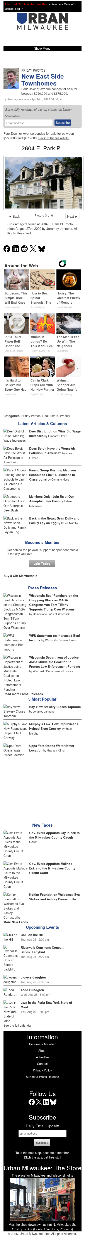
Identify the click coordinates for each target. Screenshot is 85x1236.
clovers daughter (33, 977)
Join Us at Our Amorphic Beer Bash (26, 4)
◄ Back (14, 216)
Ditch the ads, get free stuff (42, 1157)
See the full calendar (17, 1025)
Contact (42, 1063)
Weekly (65, 416)
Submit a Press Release (42, 1077)
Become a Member (42, 542)
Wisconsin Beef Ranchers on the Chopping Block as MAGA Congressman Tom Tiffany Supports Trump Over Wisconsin (53, 602)
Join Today (42, 563)
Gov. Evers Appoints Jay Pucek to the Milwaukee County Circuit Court (54, 837)
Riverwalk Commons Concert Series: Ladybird (42, 949)
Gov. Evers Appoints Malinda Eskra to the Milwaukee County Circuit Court (52, 868)
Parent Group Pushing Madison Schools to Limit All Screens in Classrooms (52, 474)
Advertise (42, 1057)
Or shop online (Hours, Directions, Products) (42, 1229)
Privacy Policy (42, 1070)
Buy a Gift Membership (20, 575)
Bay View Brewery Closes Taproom (55, 707)
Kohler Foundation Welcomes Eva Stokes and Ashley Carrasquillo (54, 896)
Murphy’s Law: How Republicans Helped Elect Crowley (53, 726)
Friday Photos (31, 416)
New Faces (42, 825)
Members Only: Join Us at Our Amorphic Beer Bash (51, 498)
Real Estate (50, 416)
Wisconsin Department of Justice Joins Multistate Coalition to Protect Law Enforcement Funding (54, 662)
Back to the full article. (54, 138)
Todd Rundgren (32, 990)
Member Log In (14, 9)
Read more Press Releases (23, 694)
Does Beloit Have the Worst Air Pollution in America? (52, 450)
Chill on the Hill (32, 935)
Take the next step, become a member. (42, 1152)
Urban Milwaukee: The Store (42, 1167)
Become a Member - (63, 4)
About (42, 1050)
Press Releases (42, 588)
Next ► (72, 216)
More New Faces (15, 922)
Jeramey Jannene (18, 99)
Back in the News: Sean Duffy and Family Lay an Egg (54, 520)
